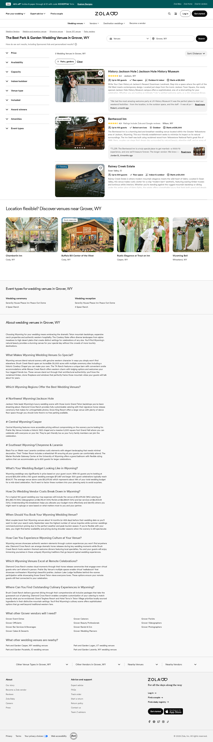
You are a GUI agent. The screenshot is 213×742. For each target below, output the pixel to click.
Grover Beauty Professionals (86, 623)
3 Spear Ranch (12, 307)
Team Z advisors (78, 712)
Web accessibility (59, 736)
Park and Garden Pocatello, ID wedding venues (27, 649)
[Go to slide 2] (77, 100)
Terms (72, 4)
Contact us (76, 707)
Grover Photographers (151, 627)
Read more (200, 104)
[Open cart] (176, 13)
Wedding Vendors (12, 31)
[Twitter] (158, 722)
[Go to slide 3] (80, 100)
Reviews (9, 694)
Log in (151, 693)
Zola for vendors (201, 4)
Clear (80, 61)
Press (8, 707)
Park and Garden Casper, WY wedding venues (27, 645)
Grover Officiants (13, 623)
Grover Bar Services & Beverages (21, 627)
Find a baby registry (157, 702)
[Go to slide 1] (75, 100)
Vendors (93, 23)
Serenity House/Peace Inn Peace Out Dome (26, 303)
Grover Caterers (81, 619)
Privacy (9, 736)
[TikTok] (167, 722)
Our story (10, 685)
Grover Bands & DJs (83, 627)
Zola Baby (177, 4)
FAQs (73, 690)
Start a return (77, 699)
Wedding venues (75, 23)
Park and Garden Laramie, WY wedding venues (95, 649)
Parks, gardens (89, 31)
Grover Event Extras (15, 619)
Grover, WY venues (73, 31)
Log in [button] (185, 13)
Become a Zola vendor (16, 690)
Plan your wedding (14, 13)
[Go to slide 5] (84, 100)
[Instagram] (163, 722)
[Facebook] (149, 722)
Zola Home (188, 4)
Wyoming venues (56, 31)
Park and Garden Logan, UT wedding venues (94, 645)
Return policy (77, 703)
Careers (9, 703)
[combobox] (173, 38)
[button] (147, 38)
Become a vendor (138, 23)
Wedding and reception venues (34, 31)
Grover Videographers (151, 623)
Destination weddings (113, 23)
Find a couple (57, 13)
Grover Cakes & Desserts (17, 631)
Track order (76, 694)
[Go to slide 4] (82, 100)
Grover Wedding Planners (85, 631)
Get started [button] (199, 13)
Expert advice (36, 13)
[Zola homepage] (106, 13)
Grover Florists (148, 619)
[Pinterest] (154, 722)
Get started (155, 711)
